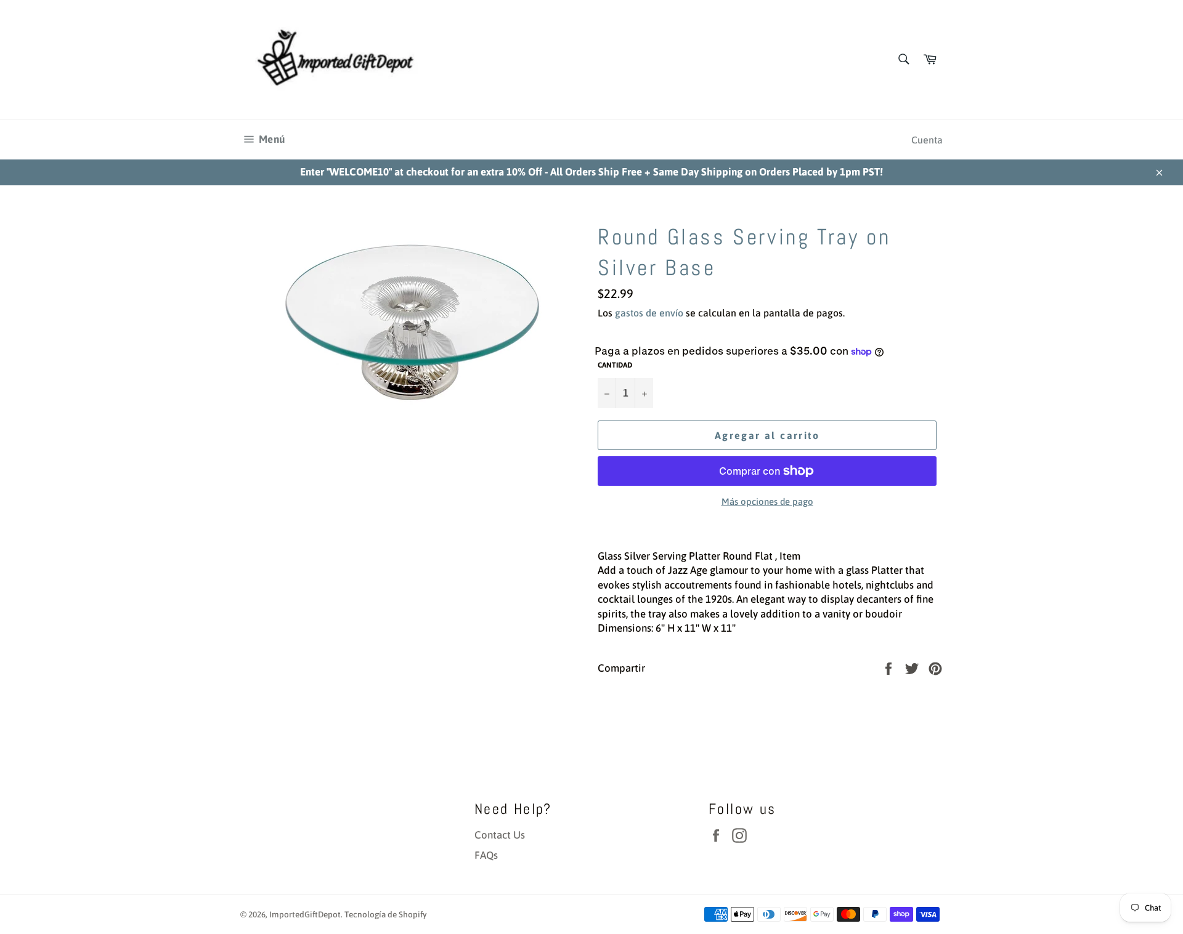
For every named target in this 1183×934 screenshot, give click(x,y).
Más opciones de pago (767, 501)
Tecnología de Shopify (385, 914)
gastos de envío (649, 312)
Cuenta (927, 139)
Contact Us (499, 835)
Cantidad (615, 365)
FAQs (486, 855)
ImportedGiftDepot (305, 914)
